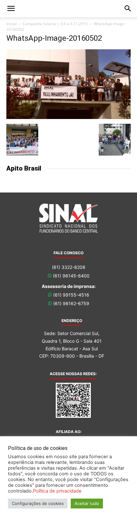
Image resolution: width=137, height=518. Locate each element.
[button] (11, 8)
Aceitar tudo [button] (87, 503)
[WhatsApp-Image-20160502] (68, 117)
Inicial (11, 23)
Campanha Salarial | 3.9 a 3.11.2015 (55, 23)
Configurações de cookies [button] (38, 503)
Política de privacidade (57, 491)
